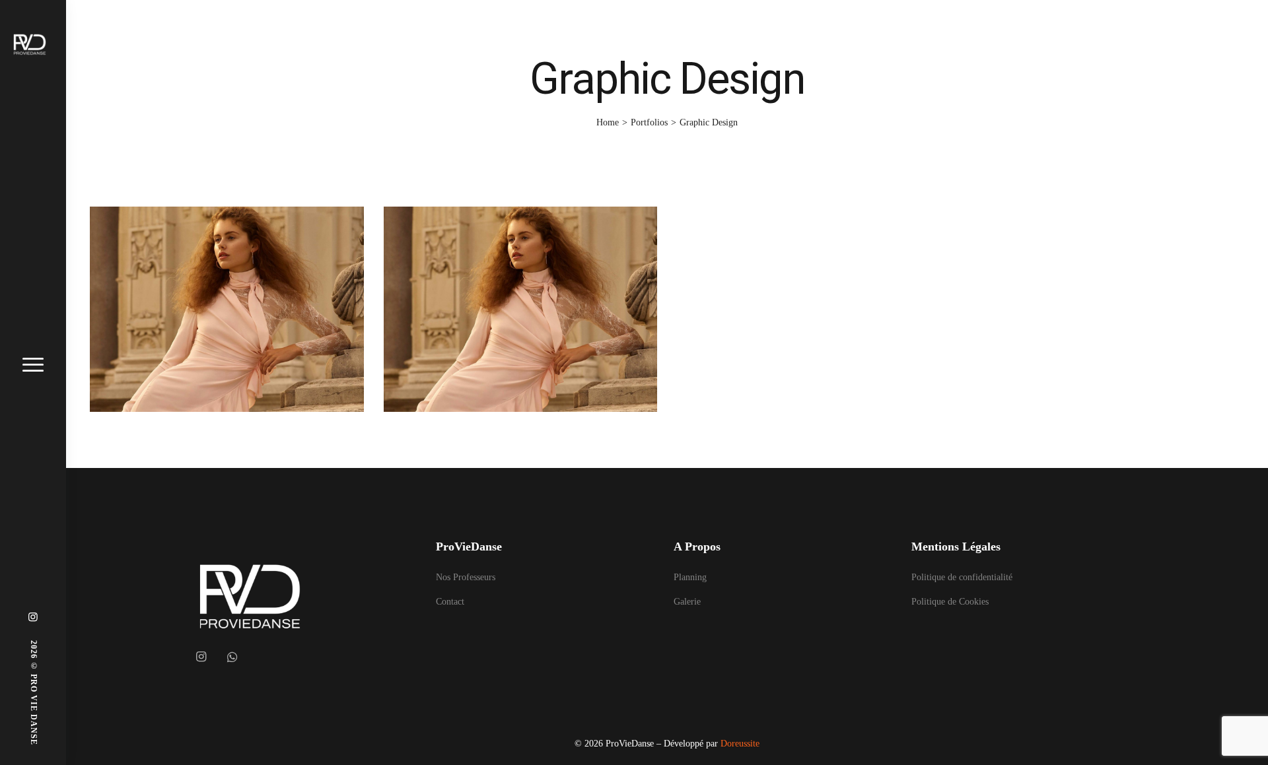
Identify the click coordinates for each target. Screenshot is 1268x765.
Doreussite (740, 743)
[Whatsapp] (232, 657)
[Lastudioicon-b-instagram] (201, 657)
